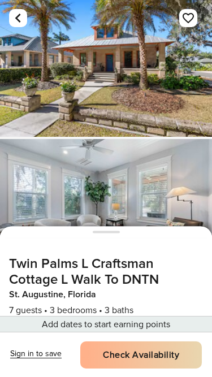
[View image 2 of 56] (106, 207)
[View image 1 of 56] (106, 68)
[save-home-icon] (188, 18)
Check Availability (141, 355)
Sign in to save (36, 353)
